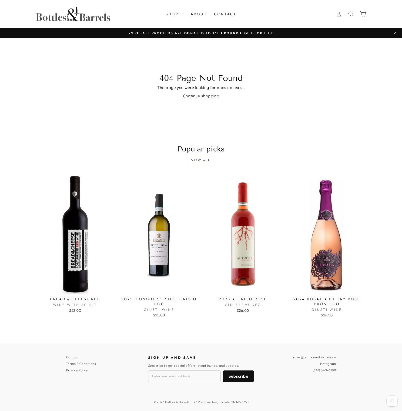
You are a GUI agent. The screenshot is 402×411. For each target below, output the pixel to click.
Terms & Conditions (81, 364)
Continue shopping (201, 96)
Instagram (328, 364)
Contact (225, 14)
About (199, 14)
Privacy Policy (77, 370)
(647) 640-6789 (324, 370)
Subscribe (238, 376)
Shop (173, 14)
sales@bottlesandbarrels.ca (314, 357)
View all (201, 160)
